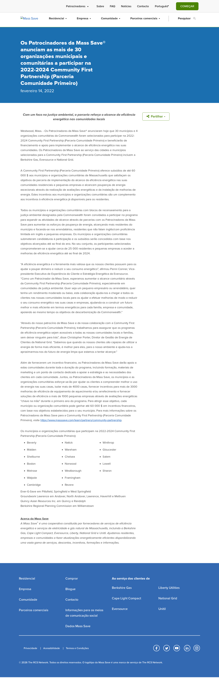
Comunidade (109, 18)
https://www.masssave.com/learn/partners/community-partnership (81, 420)
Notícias (126, 6)
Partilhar (157, 116)
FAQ (112, 6)
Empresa (82, 18)
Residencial (56, 18)
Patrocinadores (75, 6)
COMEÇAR (187, 6)
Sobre (100, 6)
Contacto (143, 6)
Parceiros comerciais (143, 18)
